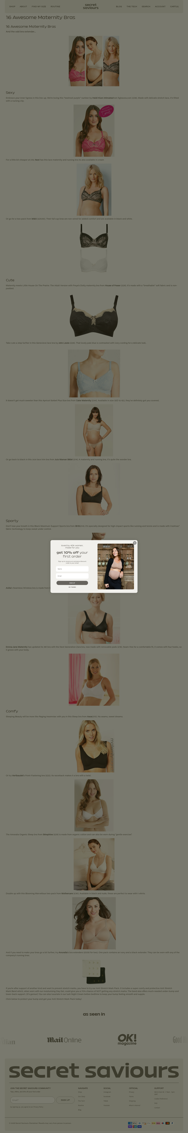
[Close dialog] (135, 543)
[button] (72, 583)
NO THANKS (72, 587)
